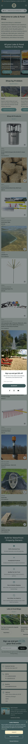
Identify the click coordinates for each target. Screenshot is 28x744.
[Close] (24, 352)
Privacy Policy (4, 729)
